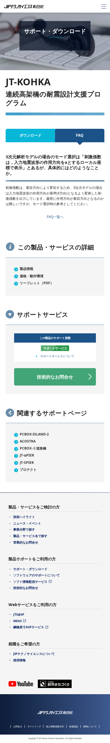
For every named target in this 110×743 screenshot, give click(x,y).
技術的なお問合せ (55, 377)
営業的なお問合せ (25, 542)
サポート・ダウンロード (30, 569)
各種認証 (73, 726)
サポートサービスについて (57, 356)
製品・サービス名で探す (30, 536)
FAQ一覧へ (55, 216)
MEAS (17, 621)
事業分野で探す (24, 529)
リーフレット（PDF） (37, 283)
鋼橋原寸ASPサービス (28, 627)
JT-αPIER (27, 455)
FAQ (79, 135)
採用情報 (19, 660)
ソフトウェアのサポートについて (36, 575)
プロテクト (28, 469)
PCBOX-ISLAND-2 (34, 434)
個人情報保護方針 (55, 726)
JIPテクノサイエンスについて (34, 654)
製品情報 (26, 268)
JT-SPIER (27, 462)
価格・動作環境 (31, 276)
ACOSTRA (28, 441)
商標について (90, 726)
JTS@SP (18, 614)
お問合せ (17, 726)
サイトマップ (34, 726)
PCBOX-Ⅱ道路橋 (33, 448)
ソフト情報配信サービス (30, 581)
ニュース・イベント (27, 523)
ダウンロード (30, 135)
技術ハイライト (24, 517)
